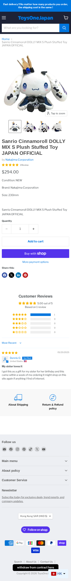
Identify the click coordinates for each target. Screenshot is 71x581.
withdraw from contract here (35, 567)
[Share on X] (11, 275)
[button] (15, 126)
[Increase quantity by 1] (33, 229)
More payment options (35, 261)
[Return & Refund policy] (52, 402)
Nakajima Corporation (19, 159)
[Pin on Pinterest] (25, 275)
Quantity (7, 221)
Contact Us (46, 561)
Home (6, 39)
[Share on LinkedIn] (18, 275)
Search (18, 561)
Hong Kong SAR (33, 516)
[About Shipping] (18, 402)
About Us (31, 561)
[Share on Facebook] (4, 275)
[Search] (64, 28)
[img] (9, 352)
